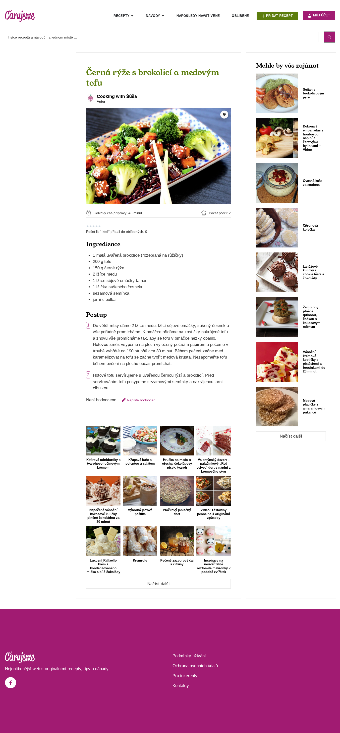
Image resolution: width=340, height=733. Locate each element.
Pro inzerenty (184, 675)
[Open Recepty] (132, 15)
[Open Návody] (163, 15)
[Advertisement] (38, 127)
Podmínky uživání (189, 655)
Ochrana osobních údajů (195, 665)
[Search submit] (329, 37)
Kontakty (180, 685)
